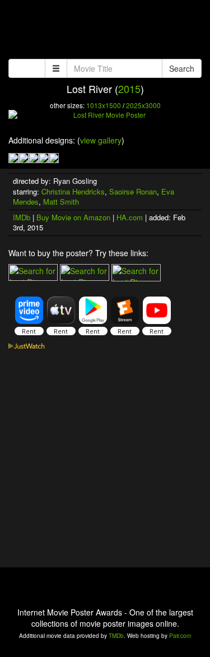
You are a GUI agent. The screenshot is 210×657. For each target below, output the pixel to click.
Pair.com (180, 636)
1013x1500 (103, 105)
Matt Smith (61, 201)
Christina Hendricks (73, 191)
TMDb (116, 636)
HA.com (129, 217)
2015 (129, 88)
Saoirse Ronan (133, 191)
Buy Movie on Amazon (73, 217)
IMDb (21, 217)
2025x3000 (143, 105)
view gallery (101, 140)
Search (181, 68)
